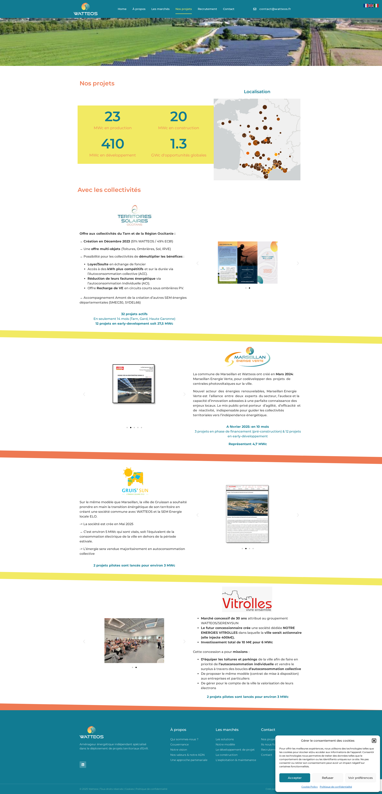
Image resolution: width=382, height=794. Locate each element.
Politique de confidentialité (336, 786)
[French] (366, 5)
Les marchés (160, 9)
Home (122, 9)
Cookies (129, 788)
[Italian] (376, 5)
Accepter (295, 778)
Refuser (327, 778)
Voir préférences (360, 778)
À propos (139, 9)
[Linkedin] (83, 764)
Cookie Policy (309, 786)
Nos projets (183, 9)
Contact (228, 9)
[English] (371, 5)
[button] (374, 741)
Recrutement (207, 9)
